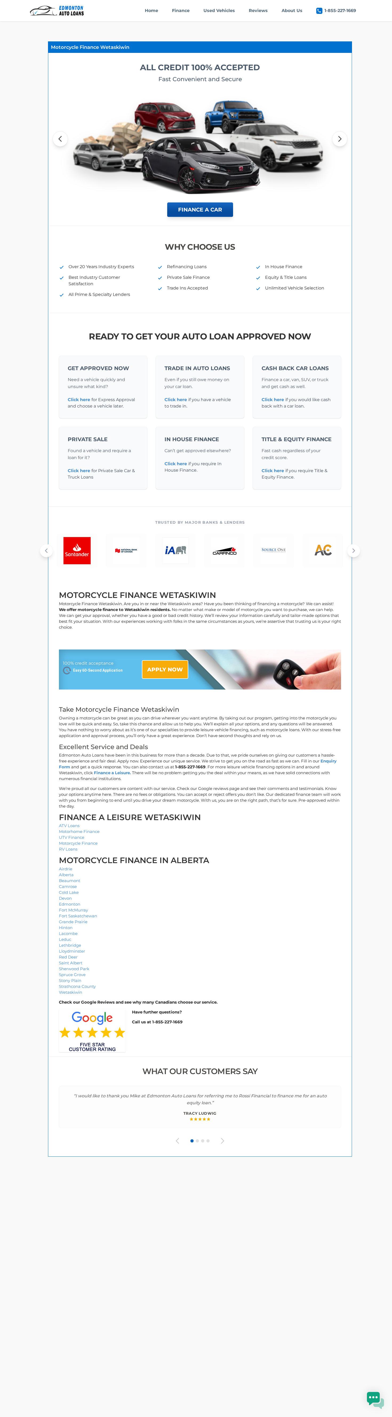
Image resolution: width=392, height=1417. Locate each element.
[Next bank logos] (353, 550)
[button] (375, 1400)
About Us (292, 10)
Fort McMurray (73, 910)
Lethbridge (70, 945)
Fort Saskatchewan (78, 915)
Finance (181, 10)
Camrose (68, 886)
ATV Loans (69, 825)
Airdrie (65, 868)
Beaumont (69, 880)
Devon (65, 898)
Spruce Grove (72, 974)
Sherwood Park (74, 968)
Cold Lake (69, 892)
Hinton (66, 927)
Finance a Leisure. (112, 772)
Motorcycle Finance (78, 843)
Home (151, 10)
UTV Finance (71, 837)
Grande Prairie (73, 921)
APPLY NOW (165, 669)
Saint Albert (70, 962)
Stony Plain (70, 980)
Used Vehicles (219, 10)
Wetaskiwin (70, 992)
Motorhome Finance (79, 831)
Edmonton (69, 904)
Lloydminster (72, 951)
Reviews (258, 10)
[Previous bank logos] (46, 550)
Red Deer (68, 957)
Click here (79, 399)
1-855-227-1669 (340, 10)
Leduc (65, 939)
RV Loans (68, 849)
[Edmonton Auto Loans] (57, 11)
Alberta (66, 874)
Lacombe (68, 933)
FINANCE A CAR (200, 209)
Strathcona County (77, 986)
